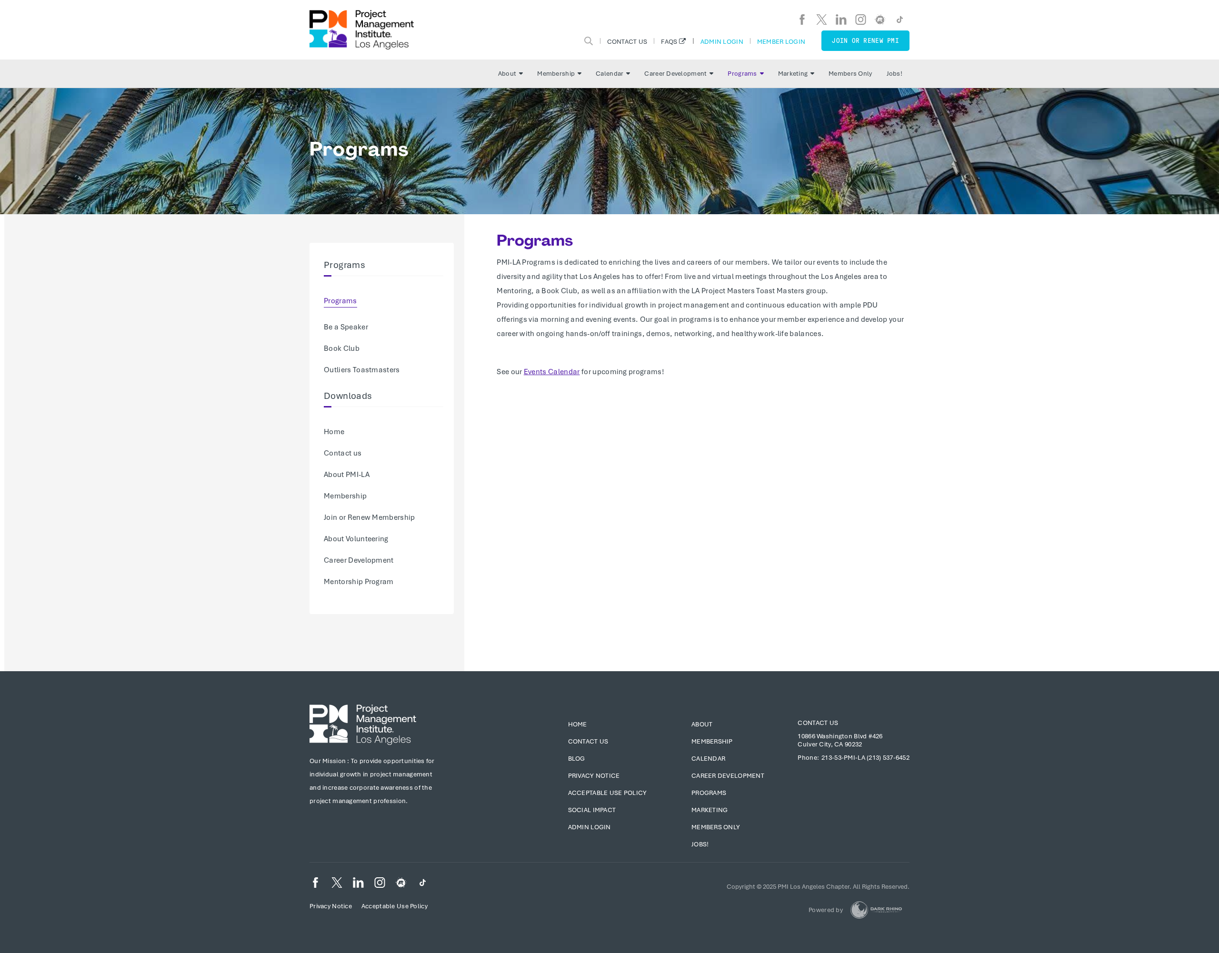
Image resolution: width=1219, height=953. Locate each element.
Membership (556, 73)
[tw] (821, 19)
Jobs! (894, 73)
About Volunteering (356, 539)
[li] (841, 19)
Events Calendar (552, 372)
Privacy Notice (594, 776)
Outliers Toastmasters (362, 370)
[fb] (802, 19)
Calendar (609, 73)
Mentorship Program (359, 581)
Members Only (850, 73)
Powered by (826, 910)
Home (334, 432)
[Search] (588, 41)
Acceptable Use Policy (607, 793)
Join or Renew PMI (865, 40)
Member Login (781, 41)
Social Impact (592, 810)
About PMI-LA (347, 474)
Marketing (793, 73)
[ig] (860, 19)
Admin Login (721, 41)
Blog (576, 758)
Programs (742, 73)
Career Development (675, 73)
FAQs (669, 41)
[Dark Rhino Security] (876, 910)
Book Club (342, 348)
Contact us (342, 453)
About (507, 73)
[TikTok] (899, 19)
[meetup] (880, 19)
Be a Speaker (346, 327)
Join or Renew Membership (369, 517)
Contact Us (627, 41)
